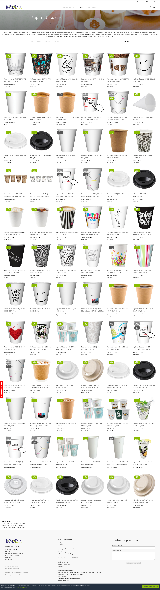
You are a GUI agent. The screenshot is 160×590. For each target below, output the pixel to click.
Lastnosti (125, 41)
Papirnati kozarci (73, 23)
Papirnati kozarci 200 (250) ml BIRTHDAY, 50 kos (117, 233)
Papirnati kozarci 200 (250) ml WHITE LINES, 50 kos (14, 272)
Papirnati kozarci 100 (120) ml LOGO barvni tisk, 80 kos (91, 118)
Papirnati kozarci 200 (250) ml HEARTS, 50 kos (14, 348)
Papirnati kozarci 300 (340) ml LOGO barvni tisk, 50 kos (14, 463)
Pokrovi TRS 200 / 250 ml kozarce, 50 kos (64, 386)
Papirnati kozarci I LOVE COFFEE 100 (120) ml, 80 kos (118, 80)
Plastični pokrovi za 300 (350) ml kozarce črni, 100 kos (67, 501)
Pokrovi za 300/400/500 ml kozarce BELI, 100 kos (39, 501)
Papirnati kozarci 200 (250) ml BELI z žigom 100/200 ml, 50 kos (92, 310)
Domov (33, 23)
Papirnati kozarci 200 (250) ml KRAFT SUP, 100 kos (143, 310)
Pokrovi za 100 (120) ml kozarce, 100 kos (15, 157)
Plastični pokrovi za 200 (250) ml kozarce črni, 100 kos (144, 386)
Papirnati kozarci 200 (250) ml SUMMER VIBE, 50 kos (117, 272)
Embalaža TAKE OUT (58, 23)
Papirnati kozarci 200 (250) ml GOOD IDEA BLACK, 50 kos (143, 233)
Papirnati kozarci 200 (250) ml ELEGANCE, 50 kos (91, 348)
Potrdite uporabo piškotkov (150, 586)
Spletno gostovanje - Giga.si (13, 575)
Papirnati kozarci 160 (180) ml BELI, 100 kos (66, 157)
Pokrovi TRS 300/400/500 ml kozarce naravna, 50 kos (142, 501)
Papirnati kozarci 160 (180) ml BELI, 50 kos (91, 157)
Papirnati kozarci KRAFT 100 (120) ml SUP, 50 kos (67, 118)
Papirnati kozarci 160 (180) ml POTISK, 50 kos (143, 157)
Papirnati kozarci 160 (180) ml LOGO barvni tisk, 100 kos (66, 195)
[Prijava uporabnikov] (154, 7)
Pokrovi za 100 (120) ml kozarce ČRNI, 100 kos (40, 157)
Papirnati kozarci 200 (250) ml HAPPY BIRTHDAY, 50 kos (91, 233)
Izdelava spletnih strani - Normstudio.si (17, 572)
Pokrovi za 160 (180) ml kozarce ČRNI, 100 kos (143, 195)
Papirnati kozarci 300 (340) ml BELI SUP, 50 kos (14, 425)
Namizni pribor (92, 7)
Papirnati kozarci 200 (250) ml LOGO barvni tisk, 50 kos (143, 348)
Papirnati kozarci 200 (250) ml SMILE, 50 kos (40, 310)
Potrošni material (68, 7)
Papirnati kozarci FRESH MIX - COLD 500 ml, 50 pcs (143, 463)
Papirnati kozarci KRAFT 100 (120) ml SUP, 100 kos (41, 118)
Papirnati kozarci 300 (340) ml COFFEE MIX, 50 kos (117, 425)
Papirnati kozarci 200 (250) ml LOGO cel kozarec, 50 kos (14, 386)
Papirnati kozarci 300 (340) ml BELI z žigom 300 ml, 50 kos (40, 425)
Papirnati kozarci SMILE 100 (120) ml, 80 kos (144, 80)
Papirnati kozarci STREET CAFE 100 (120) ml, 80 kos (15, 80)
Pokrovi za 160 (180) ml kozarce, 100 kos (118, 195)
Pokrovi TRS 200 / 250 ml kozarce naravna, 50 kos (90, 386)
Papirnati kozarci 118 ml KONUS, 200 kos (144, 118)
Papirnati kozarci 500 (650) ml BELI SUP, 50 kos (91, 463)
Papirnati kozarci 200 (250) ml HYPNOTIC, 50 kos (40, 272)
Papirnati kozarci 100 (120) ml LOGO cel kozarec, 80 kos (117, 118)
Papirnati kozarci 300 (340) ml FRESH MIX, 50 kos (143, 425)
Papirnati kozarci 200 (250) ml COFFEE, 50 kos (66, 272)
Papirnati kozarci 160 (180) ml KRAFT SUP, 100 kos (117, 157)
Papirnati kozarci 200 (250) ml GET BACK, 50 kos (91, 272)
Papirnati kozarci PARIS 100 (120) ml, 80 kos (92, 80)
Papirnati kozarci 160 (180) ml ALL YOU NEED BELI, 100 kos (40, 195)
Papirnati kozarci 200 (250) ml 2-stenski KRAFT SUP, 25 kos (41, 386)
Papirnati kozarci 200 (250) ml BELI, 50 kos (66, 310)
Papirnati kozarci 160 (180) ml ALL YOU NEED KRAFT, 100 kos (14, 195)
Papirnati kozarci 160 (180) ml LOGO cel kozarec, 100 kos (91, 195)
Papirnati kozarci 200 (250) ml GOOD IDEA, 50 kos (14, 310)
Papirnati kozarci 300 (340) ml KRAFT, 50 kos (66, 425)
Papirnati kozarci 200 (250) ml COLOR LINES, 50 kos (143, 272)
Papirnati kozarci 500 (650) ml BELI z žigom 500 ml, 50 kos (117, 463)
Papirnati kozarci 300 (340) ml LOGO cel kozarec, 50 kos (40, 463)
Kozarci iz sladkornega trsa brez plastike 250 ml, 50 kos (15, 233)
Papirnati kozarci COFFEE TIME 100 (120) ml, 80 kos (40, 80)
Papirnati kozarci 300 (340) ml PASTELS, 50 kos (91, 425)
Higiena (81, 7)
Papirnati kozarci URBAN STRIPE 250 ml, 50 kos (67, 233)
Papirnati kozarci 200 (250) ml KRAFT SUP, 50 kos (117, 310)
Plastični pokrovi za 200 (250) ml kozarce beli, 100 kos (118, 386)
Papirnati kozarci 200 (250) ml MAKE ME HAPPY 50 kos (40, 348)
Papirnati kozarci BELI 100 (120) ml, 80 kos (15, 118)
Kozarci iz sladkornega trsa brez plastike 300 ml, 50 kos (41, 233)
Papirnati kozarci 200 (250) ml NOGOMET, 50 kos (117, 348)
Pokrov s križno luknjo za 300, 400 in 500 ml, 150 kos (14, 501)
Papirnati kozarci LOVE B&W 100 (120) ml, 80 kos (67, 80)
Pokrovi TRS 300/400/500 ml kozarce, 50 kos (91, 501)
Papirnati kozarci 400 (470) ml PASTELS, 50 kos (66, 463)
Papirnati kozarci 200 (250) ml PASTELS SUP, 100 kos (66, 348)
